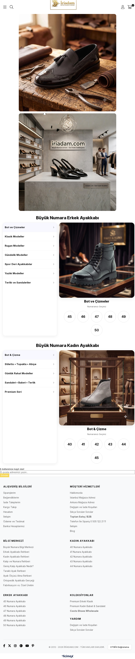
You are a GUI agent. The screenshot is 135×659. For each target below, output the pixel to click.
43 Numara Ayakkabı (81, 561)
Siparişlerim (9, 492)
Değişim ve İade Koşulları (83, 507)
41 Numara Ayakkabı (81, 551)
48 (110, 317)
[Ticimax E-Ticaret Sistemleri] (67, 656)
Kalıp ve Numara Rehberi (16, 561)
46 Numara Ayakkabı (14, 606)
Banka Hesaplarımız (14, 526)
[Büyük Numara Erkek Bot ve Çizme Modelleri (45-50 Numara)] (96, 260)
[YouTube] (27, 645)
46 (83, 317)
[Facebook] (4, 645)
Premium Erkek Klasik (81, 601)
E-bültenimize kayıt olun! (12, 469)
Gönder (4, 475)
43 (110, 444)
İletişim (7, 516)
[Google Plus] (21, 645)
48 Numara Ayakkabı (14, 615)
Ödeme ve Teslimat (13, 521)
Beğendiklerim (11, 497)
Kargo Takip (10, 507)
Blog (72, 531)
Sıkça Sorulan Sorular (81, 511)
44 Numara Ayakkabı (81, 566)
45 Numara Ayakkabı (14, 601)
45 (70, 317)
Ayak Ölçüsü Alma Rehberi (17, 575)
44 (124, 444)
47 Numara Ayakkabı (14, 610)
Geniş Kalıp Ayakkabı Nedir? (18, 566)
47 (97, 317)
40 (70, 444)
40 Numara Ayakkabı (81, 547)
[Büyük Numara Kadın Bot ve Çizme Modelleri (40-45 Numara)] (96, 387)
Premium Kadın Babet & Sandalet (87, 606)
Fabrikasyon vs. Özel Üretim (18, 585)
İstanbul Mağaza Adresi (82, 497)
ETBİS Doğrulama (119, 647)
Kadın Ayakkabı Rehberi (16, 556)
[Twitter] (9, 645)
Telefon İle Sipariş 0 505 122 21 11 (88, 521)
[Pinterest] (33, 645)
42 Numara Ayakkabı (81, 556)
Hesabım (8, 511)
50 (96, 330)
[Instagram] (15, 645)
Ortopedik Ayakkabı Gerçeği (18, 580)
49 (124, 317)
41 (83, 444)
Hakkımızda (76, 492)
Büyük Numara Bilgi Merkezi (18, 547)
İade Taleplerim (11, 502)
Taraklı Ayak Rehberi (14, 571)
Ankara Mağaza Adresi (82, 502)
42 (97, 444)
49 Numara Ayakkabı (14, 620)
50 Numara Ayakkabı (14, 625)
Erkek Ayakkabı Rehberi (16, 551)
